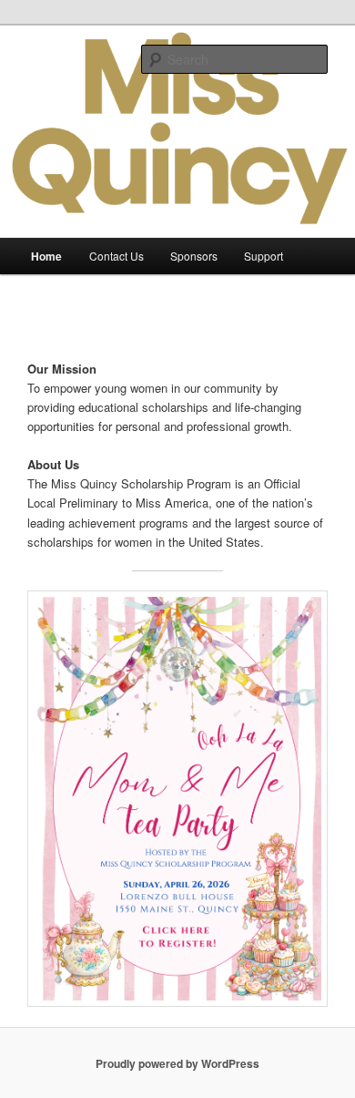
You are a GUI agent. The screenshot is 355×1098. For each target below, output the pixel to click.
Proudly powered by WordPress (177, 1063)
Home (46, 256)
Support (263, 255)
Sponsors (194, 255)
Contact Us (116, 255)
